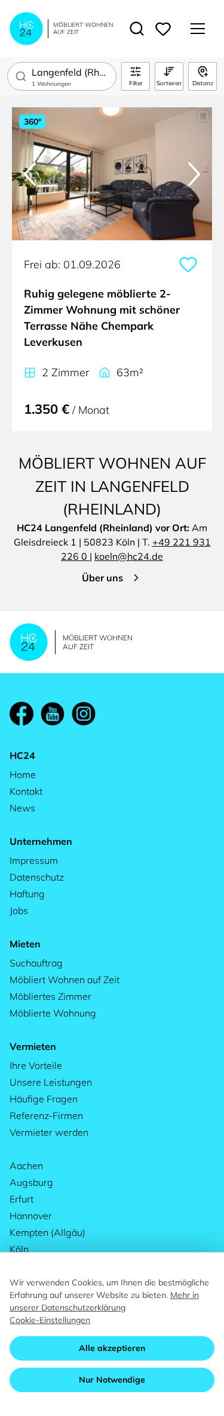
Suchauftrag (36, 963)
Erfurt (21, 1199)
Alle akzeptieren (112, 1348)
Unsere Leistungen (51, 1082)
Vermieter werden (49, 1132)
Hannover (31, 1216)
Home (23, 774)
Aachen (26, 1166)
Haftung (27, 894)
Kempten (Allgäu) (47, 1232)
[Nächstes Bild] (194, 174)
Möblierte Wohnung (53, 1013)
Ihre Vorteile (36, 1065)
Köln (19, 1249)
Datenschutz (37, 877)
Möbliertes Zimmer (50, 996)
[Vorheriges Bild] (30, 174)
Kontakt (26, 791)
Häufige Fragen (44, 1099)
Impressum (34, 860)
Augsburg (31, 1182)
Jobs (19, 910)
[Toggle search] (137, 29)
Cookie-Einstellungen (50, 1320)
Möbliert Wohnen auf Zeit (64, 980)
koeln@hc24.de (128, 556)
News (22, 808)
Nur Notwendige (112, 1379)
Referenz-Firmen (46, 1115)
